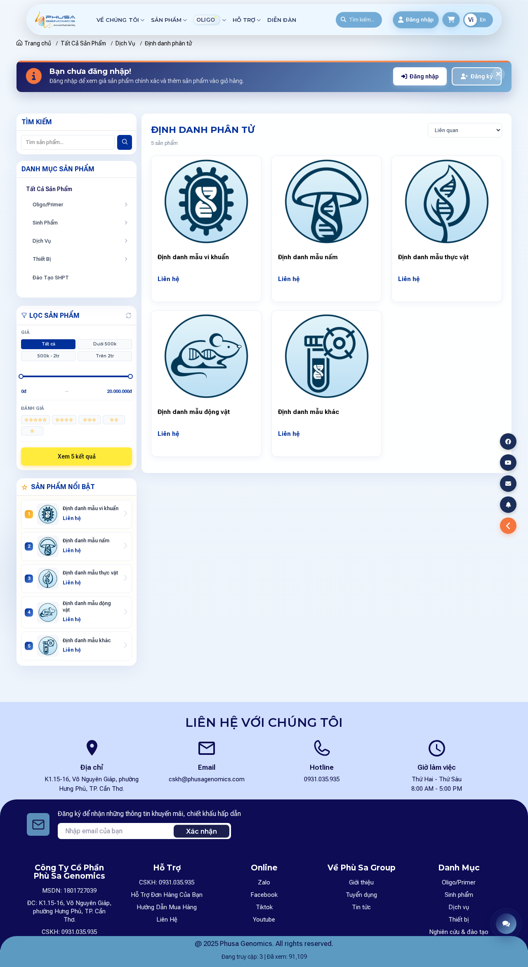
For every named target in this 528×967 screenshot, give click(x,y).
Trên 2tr (105, 356)
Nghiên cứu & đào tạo (458, 932)
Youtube (264, 919)
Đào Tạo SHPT (51, 277)
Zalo (264, 882)
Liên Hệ (166, 919)
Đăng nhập (424, 76)
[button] (506, 923)
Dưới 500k (104, 344)
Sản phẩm (166, 20)
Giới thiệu (361, 882)
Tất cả (48, 344)
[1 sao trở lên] (32, 430)
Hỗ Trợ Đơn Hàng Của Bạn (167, 894)
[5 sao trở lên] (35, 419)
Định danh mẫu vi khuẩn (193, 257)
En (483, 20)
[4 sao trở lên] (64, 419)
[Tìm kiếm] (124, 142)
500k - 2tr (48, 356)
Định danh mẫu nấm (308, 257)
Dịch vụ (458, 907)
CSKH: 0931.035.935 (69, 932)
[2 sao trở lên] (114, 419)
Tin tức (361, 907)
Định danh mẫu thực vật (433, 257)
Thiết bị (458, 919)
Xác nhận (201, 831)
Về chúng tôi (118, 20)
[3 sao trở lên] (89, 419)
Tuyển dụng (361, 894)
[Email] (508, 483)
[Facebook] (508, 441)
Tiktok (264, 907)
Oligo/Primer (48, 204)
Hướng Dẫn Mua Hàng (167, 907)
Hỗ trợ (244, 20)
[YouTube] (508, 462)
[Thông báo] (508, 505)
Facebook (264, 894)
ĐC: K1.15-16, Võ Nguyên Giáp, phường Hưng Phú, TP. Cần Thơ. (69, 911)
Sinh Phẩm (45, 223)
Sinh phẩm (459, 894)
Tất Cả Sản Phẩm (83, 43)
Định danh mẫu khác (308, 412)
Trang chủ (37, 43)
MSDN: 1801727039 (69, 890)
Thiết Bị (42, 259)
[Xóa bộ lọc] (128, 315)
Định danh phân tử (168, 43)
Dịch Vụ (125, 43)
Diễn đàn (281, 20)
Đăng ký (482, 76)
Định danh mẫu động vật (194, 412)
